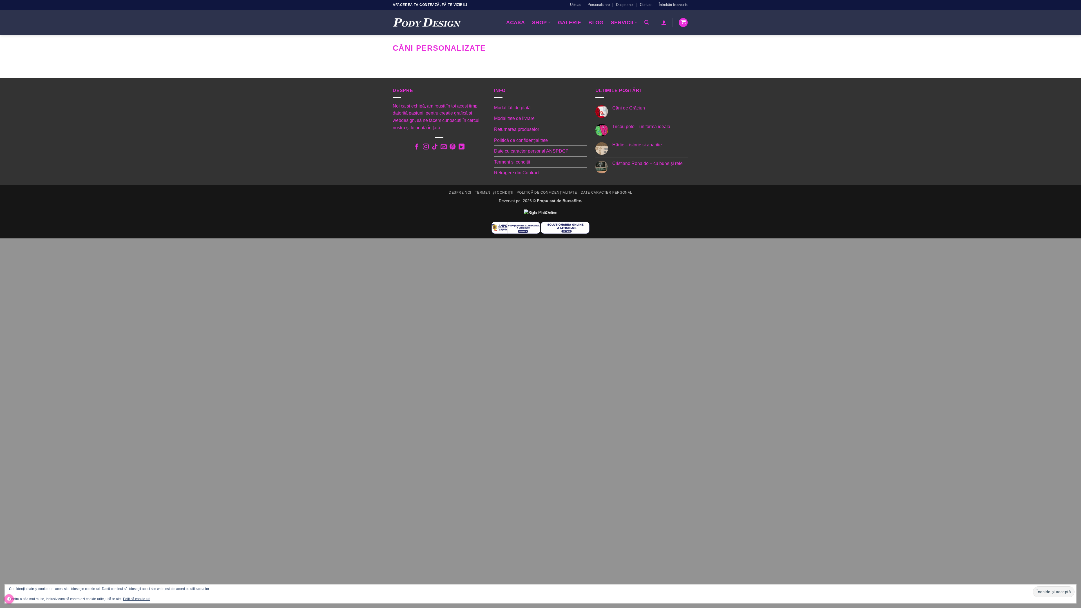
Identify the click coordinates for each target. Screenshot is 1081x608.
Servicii (622, 22)
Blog (595, 22)
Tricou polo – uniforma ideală (641, 126)
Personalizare (599, 5)
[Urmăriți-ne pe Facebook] (417, 147)
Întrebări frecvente (673, 5)
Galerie (569, 22)
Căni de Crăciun (628, 108)
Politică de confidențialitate (521, 140)
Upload (575, 5)
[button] (646, 22)
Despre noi (624, 5)
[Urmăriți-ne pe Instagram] (425, 147)
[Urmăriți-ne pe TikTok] (434, 147)
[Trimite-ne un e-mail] (443, 147)
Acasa (515, 22)
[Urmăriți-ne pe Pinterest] (452, 147)
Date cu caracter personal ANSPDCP (531, 151)
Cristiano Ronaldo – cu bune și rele (647, 163)
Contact (646, 5)
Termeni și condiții (512, 162)
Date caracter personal (606, 193)
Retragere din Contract (516, 172)
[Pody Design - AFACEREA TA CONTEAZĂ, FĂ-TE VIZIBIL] (427, 23)
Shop (539, 22)
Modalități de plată (512, 107)
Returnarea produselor (516, 129)
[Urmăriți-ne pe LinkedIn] (461, 147)
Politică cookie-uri (136, 599)
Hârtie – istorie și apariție (637, 144)
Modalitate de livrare (514, 118)
